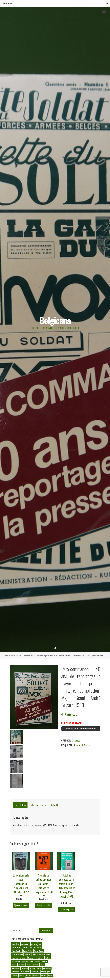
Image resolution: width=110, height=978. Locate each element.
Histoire (44, 961)
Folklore (48, 958)
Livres (13, 655)
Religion (28, 975)
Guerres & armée (82, 745)
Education (23, 958)
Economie (15, 958)
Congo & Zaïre (39, 951)
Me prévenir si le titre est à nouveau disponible (81, 728)
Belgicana (55, 320)
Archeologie (15, 944)
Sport (50, 975)
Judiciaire (21, 965)
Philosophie (35, 972)
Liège (42, 965)
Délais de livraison (38, 805)
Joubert (14, 965)
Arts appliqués (16, 947)
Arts (40, 944)
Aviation (25, 947)
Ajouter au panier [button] (21, 905)
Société (43, 975)
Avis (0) (54, 805)
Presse (21, 975)
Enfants (30, 958)
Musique (32, 968)
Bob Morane (38, 947)
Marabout (25, 968)
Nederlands (47, 968)
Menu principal (7, 3)
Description (20, 805)
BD (31, 947)
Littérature (35, 965)
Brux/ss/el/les (27, 951)
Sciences (36, 975)
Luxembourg (16, 968)
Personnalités (25, 972)
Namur (39, 968)
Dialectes (28, 954)
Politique (14, 975)
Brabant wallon (16, 951)
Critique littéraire (17, 954)
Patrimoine (15, 972)
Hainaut (37, 961)
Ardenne (34, 944)
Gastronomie (16, 961)
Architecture (25, 944)
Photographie (45, 972)
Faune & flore (39, 958)
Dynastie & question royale (41, 954)
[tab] (20, 805)
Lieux (28, 965)
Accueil (5, 655)
